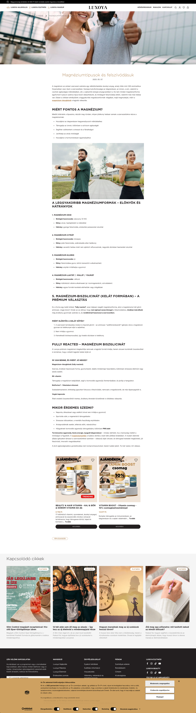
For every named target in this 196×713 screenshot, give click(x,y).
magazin (23, 16)
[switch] (76, 709)
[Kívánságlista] (183, 7)
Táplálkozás (37, 16)
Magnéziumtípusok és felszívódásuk (64, 16)
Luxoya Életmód (38, 7)
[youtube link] (159, 663)
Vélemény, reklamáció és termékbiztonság (94, 677)
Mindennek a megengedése (160, 683)
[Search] (175, 7)
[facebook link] (147, 663)
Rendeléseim (120, 668)
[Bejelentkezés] (179, 7)
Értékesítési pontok (60, 676)
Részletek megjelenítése (129, 709)
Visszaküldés (89, 672)
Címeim (118, 672)
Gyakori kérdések (91, 664)
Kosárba (76, 526)
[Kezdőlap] (98, 7)
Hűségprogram (144, 7)
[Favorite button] (92, 460)
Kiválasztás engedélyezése (159, 690)
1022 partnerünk (52, 685)
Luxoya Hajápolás (19, 7)
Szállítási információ (92, 668)
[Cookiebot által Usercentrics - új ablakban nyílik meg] (27, 709)
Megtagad (159, 697)
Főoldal (10, 16)
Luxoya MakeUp (57, 7)
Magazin (157, 7)
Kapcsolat (167, 7)
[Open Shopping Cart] (188, 7)
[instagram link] (151, 663)
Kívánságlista (120, 676)
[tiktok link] (155, 663)
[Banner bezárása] (179, 681)
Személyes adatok (122, 664)
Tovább (68, 522)
